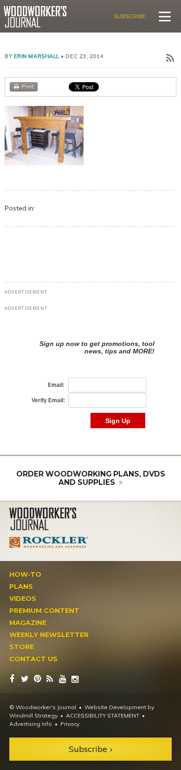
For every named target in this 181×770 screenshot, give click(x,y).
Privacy (69, 723)
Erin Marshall (36, 56)
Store (21, 647)
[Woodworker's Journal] (48, 519)
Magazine (27, 623)
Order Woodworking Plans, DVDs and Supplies (90, 478)
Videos (22, 598)
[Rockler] (48, 542)
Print (28, 86)
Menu (165, 16)
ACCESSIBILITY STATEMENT (102, 715)
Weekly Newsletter (49, 635)
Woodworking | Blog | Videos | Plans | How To (35, 17)
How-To (25, 574)
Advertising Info (30, 723)
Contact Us (33, 659)
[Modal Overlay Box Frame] (90, 374)
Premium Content (44, 611)
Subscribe (130, 16)
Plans (21, 586)
